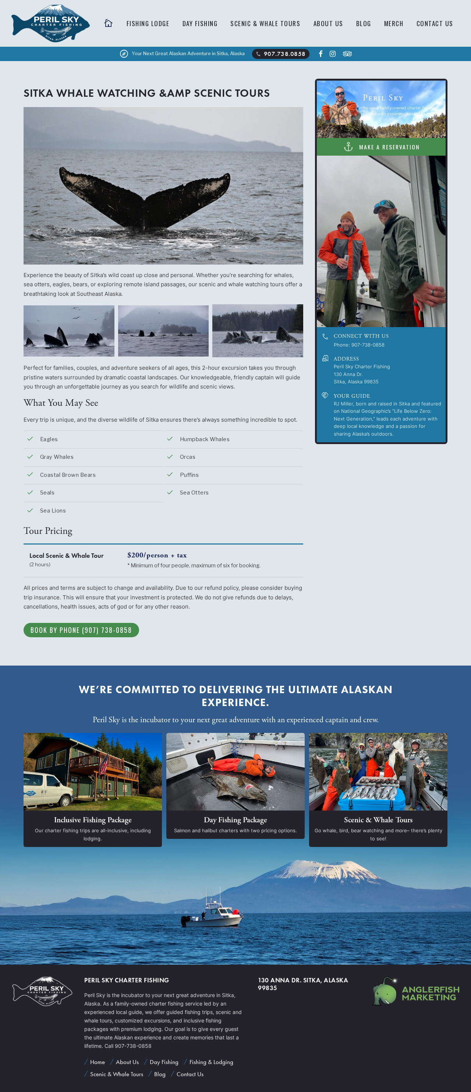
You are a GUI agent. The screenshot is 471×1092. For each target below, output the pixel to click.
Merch (394, 23)
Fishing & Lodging (211, 1062)
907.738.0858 (280, 54)
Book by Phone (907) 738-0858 (81, 630)
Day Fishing (200, 23)
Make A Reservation (381, 146)
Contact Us (435, 23)
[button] (441, 241)
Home (97, 1062)
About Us (328, 23)
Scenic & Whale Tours (265, 23)
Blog (363, 23)
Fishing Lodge (148, 23)
